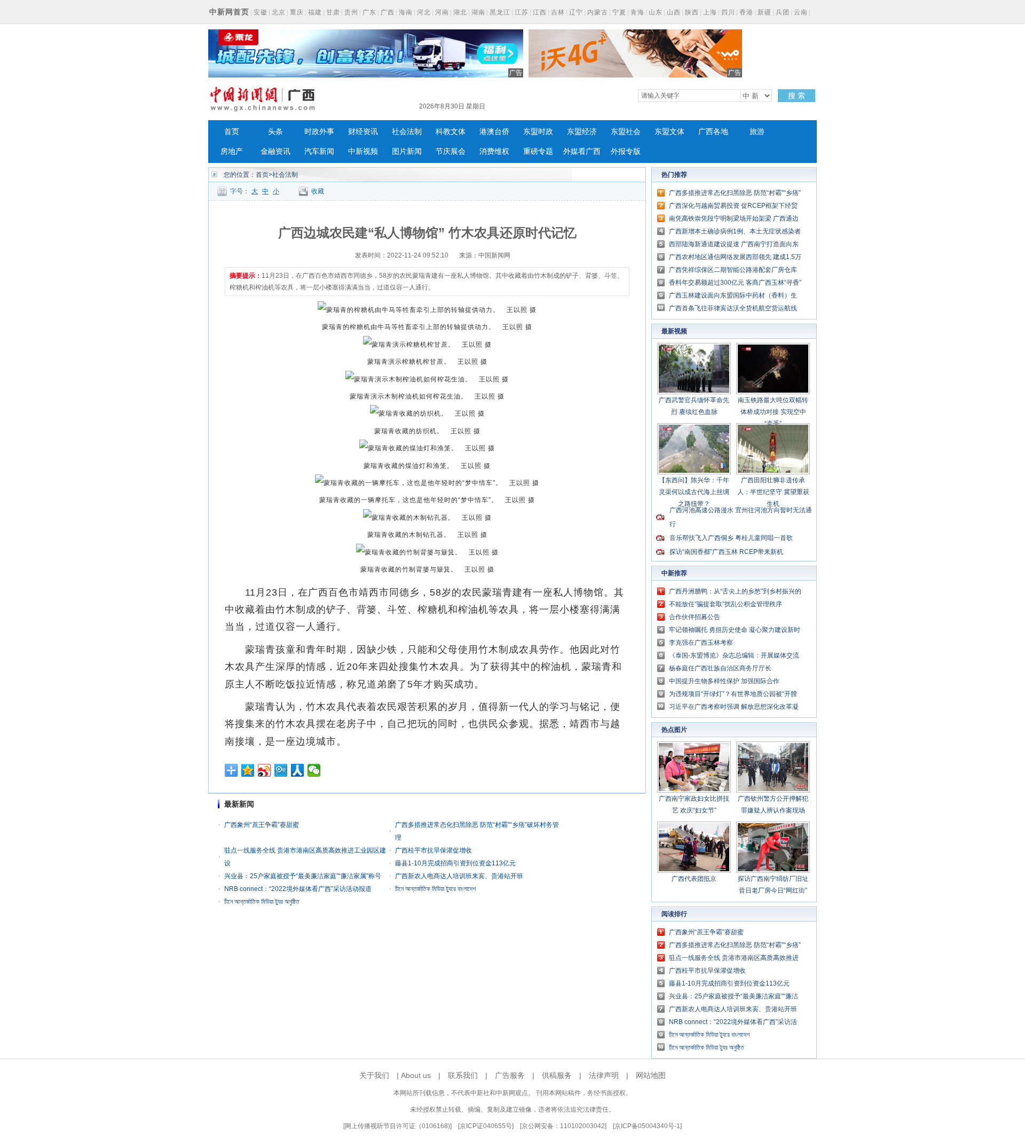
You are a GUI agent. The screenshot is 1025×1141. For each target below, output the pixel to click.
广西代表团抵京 (694, 878)
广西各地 (713, 132)
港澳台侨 (494, 132)
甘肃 (333, 12)
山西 (674, 12)
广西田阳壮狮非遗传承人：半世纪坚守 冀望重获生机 (773, 491)
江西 (540, 12)
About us (416, 1075)
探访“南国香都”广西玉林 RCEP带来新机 (726, 552)
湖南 (478, 12)
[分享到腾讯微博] (281, 770)
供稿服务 (557, 1075)
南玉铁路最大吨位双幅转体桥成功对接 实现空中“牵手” (773, 411)
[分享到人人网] (297, 770)
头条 (275, 132)
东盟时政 (538, 132)
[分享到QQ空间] (248, 770)
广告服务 (510, 1075)
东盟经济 (582, 132)
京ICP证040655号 (486, 1126)
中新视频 (363, 151)
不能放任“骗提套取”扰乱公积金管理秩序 (725, 604)
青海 (637, 12)
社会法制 (407, 132)
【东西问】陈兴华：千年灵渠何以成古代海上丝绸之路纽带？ (694, 491)
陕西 (692, 12)
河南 (442, 12)
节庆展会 (451, 151)
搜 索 (796, 95)
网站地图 (651, 1075)
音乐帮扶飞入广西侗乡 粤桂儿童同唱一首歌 (731, 538)
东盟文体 (669, 132)
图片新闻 (407, 151)
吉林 (558, 12)
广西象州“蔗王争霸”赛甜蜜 (261, 825)
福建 (315, 12)
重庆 (297, 12)
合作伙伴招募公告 (694, 617)
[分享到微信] (314, 770)
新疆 (764, 12)
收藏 (317, 191)
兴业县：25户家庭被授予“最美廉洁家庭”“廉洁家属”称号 (302, 876)
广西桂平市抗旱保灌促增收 (433, 850)
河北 (424, 12)
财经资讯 (363, 132)
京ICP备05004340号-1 (647, 1126)
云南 (801, 12)
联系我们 (463, 1075)
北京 (279, 12)
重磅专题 (538, 151)
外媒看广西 (582, 151)
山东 (656, 12)
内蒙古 (597, 12)
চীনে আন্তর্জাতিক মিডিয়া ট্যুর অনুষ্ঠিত (261, 901)
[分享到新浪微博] (264, 770)
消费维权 (494, 151)
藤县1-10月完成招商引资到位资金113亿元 (455, 863)
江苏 (522, 12)
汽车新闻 (319, 151)
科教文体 (451, 132)
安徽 (260, 12)
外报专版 (626, 151)
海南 (406, 12)
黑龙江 (500, 12)
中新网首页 (229, 11)
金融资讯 (275, 151)
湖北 (460, 12)
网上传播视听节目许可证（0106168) (397, 1126)
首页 (231, 132)
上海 (710, 12)
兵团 (783, 12)
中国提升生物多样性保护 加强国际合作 (724, 681)
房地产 (231, 151)
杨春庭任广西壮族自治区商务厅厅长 (720, 668)
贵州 (351, 12)
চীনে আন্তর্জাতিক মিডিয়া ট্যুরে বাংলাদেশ (435, 889)
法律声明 (604, 1075)
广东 (369, 12)
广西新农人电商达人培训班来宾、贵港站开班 (459, 876)
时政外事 (319, 132)
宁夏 (619, 12)
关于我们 (374, 1075)
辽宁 (576, 12)
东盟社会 (626, 132)
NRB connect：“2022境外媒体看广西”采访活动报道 (298, 889)
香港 (746, 12)
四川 (728, 12)
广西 (388, 12)
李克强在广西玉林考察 (701, 642)
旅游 (757, 132)
